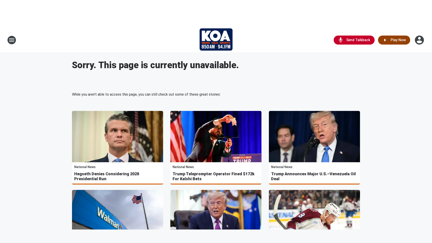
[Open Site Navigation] (11, 40)
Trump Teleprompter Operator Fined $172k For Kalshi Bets (213, 176)
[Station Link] (216, 40)
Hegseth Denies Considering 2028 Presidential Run (106, 176)
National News (85, 167)
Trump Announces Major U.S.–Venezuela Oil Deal (313, 176)
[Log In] (420, 40)
